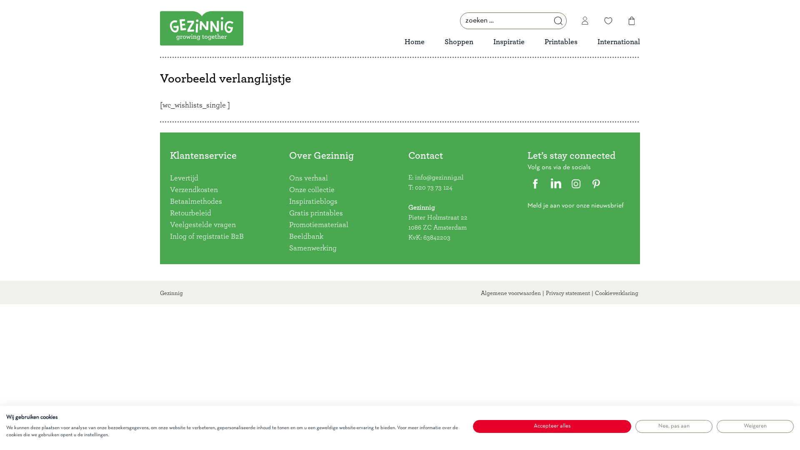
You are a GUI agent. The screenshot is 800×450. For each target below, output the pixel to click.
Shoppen (459, 42)
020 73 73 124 (433, 187)
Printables (561, 42)
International (619, 42)
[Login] (585, 20)
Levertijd (184, 178)
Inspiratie (509, 42)
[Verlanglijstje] (608, 20)
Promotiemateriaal (318, 225)
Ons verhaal (308, 178)
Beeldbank (306, 236)
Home (415, 42)
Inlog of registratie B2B (207, 236)
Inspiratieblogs (313, 201)
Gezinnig (171, 293)
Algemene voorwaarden (511, 293)
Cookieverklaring (616, 293)
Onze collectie (312, 190)
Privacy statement (568, 293)
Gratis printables (316, 213)
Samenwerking (313, 248)
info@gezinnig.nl (439, 177)
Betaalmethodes (196, 201)
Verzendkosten (194, 190)
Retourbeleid (190, 213)
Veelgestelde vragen (203, 225)
